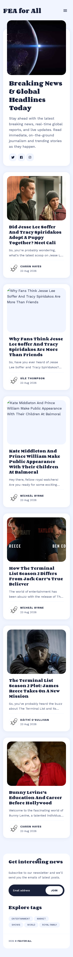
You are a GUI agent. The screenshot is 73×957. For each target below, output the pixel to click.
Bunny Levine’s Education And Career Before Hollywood (35, 797)
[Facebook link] (21, 157)
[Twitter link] (13, 157)
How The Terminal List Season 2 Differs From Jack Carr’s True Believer (36, 576)
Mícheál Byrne (32, 495)
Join (54, 890)
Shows (16, 925)
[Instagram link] (30, 157)
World (31, 925)
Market (41, 919)
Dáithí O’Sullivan (34, 719)
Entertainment (21, 919)
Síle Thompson (32, 378)
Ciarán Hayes (30, 266)
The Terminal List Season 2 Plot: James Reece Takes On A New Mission (34, 688)
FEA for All (22, 10)
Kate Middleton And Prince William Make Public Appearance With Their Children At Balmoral (34, 461)
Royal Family (49, 925)
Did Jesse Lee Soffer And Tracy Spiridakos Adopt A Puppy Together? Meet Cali (35, 235)
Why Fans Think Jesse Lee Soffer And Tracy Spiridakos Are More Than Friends (36, 346)
